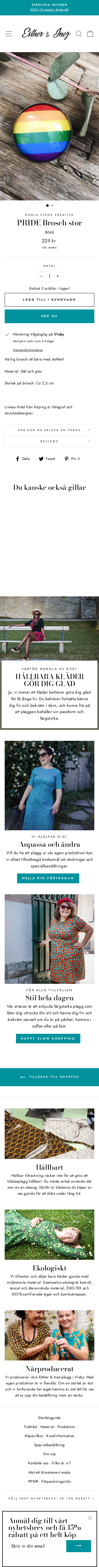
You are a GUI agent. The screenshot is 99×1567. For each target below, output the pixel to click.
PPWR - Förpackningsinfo (49, 1481)
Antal (49, 266)
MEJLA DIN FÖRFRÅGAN (48, 878)
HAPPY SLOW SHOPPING (48, 1038)
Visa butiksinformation (28, 350)
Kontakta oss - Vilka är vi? (49, 1463)
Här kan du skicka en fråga (49, 430)
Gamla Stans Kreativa (49, 215)
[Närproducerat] (49, 1335)
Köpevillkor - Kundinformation (50, 1435)
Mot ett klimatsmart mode (49, 1472)
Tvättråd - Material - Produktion (49, 1426)
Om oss (49, 1454)
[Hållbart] (49, 1133)
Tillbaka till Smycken (53, 1077)
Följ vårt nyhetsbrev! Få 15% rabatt (49, 1498)
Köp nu (49, 316)
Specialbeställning (49, 1445)
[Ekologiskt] (49, 1235)
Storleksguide (49, 1417)
